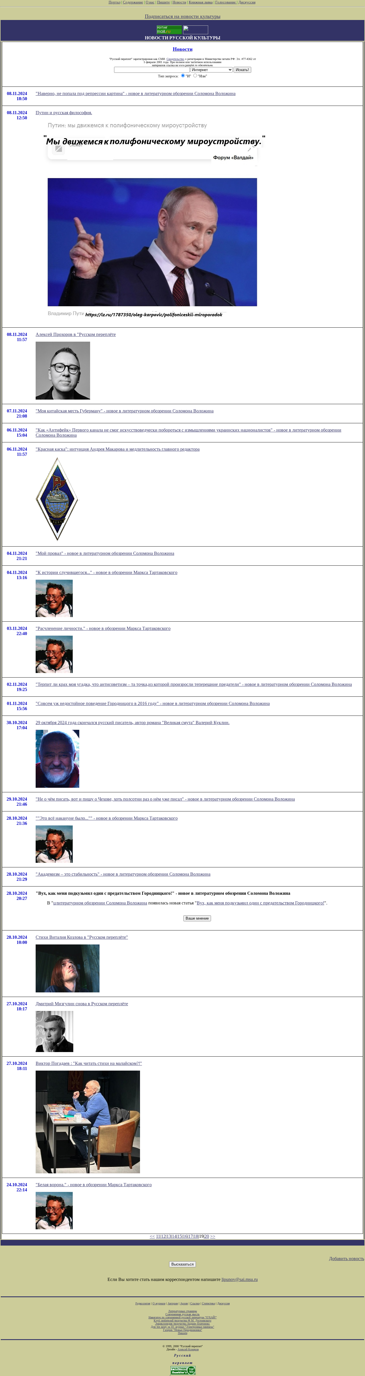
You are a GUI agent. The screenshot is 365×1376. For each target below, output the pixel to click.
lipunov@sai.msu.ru (240, 1279)
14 (174, 1236)
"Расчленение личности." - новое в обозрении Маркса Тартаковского (103, 628)
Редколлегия (142, 1303)
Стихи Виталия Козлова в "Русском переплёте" (82, 937)
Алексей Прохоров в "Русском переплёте (76, 334)
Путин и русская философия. (64, 112)
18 (196, 1236)
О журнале (159, 1303)
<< (152, 1236)
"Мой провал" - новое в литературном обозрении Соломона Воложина (105, 553)
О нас (150, 2)
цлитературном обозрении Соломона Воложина (100, 902)
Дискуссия (247, 2)
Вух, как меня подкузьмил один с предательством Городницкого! (260, 902)
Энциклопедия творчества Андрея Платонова (182, 1323)
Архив (184, 1303)
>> (212, 1236)
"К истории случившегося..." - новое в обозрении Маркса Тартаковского (106, 572)
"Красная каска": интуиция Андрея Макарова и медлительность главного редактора (118, 449)
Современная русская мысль (182, 1314)
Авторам (173, 1303)
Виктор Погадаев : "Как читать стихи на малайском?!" (89, 1063)
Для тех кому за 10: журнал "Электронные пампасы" (182, 1326)
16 (185, 1236)
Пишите (163, 2)
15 (179, 1236)
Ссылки (195, 1303)
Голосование (226, 2)
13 (169, 1236)
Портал (114, 2)
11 (158, 1236)
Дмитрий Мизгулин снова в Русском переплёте (82, 1003)
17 (190, 1236)
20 (206, 1236)
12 (163, 1236)
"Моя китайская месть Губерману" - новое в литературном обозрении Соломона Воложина (125, 410)
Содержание (133, 2)
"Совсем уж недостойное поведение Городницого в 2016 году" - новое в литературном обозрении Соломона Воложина (153, 703)
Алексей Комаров (188, 1349)
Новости (179, 2)
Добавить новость (346, 1258)
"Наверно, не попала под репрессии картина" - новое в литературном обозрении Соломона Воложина (136, 93)
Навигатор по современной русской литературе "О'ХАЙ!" (183, 1317)
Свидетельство (175, 59)
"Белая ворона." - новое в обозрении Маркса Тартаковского (94, 1184)
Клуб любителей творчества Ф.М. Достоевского (182, 1320)
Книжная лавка (201, 2)
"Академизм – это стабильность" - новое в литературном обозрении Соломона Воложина (123, 874)
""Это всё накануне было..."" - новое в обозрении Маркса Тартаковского (107, 818)
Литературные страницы (182, 1311)
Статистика (208, 1303)
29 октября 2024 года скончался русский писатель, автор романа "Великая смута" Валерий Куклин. (133, 722)
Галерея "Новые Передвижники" (182, 1329)
